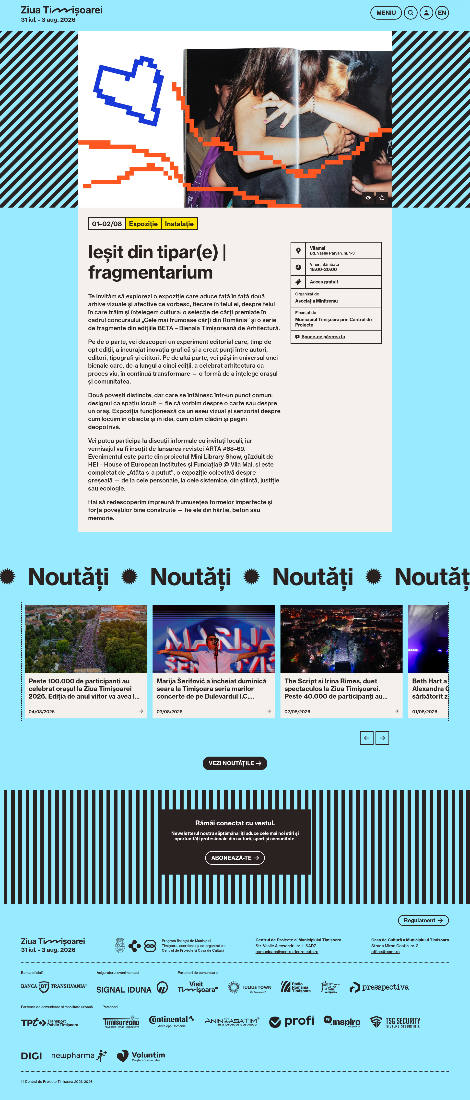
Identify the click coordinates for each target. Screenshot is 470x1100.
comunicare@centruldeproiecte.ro (287, 951)
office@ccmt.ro (385, 951)
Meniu (386, 12)
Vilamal (317, 248)
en (442, 12)
